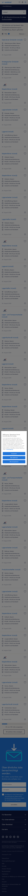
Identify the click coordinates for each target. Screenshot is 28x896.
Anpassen (14, 453)
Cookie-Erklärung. (9, 449)
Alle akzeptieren (14, 461)
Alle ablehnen (14, 457)
